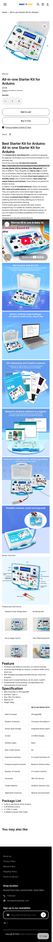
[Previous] (4, 46)
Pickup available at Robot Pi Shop (18, 127)
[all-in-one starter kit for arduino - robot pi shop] (45, 26)
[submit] (43, 914)
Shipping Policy (10, 871)
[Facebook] (10, 134)
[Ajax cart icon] (43, 4)
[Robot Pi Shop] (26, 4)
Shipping (4, 90)
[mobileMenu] (5, 4)
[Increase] (19, 101)
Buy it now (26, 121)
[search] (38, 4)
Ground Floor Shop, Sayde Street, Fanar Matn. (23, 890)
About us (7, 856)
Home (4, 12)
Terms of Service (10, 877)
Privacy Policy (9, 861)
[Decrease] (5, 101)
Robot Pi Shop (25, 934)
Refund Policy (9, 866)
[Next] (47, 46)
